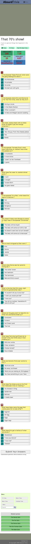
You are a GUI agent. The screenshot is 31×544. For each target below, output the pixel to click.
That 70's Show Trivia (22, 48)
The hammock (9, 275)
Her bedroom (9, 272)
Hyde (6, 129)
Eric (6, 246)
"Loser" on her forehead (12, 159)
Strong (7, 203)
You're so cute (9, 365)
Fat (6, 200)
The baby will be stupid (12, 225)
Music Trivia (5, 501)
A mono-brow (9, 156)
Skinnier (7, 208)
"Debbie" (7, 443)
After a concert (10, 110)
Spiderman (8, 391)
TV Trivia (11, 48)
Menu (26, 2)
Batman (7, 394)
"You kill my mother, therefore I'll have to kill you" (15, 302)
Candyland (8, 317)
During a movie (9, 104)
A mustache (8, 154)
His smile (7, 85)
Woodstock (8, 435)
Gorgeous (8, 206)
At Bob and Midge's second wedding (16, 113)
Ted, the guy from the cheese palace (17, 132)
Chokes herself (9, 348)
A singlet (7, 180)
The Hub (7, 326)
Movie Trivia (19, 498)
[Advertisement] (15, 19)
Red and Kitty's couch (12, 278)
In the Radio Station (11, 107)
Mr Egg (7, 415)
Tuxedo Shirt (9, 182)
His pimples (8, 82)
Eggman (7, 412)
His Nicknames (9, 79)
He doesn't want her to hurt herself (17, 230)
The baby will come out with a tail (16, 228)
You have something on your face (15, 374)
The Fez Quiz (15, 520)
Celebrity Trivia (19, 501)
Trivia (4, 48)
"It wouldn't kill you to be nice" (14, 293)
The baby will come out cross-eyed (16, 233)
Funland (7, 320)
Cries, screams (9, 345)
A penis (7, 162)
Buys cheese (9, 351)
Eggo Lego (8, 420)
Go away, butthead (11, 368)
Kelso (6, 255)
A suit (6, 177)
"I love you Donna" (10, 438)
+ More (3, 504)
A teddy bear (9, 397)
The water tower (10, 269)
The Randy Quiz (15, 517)
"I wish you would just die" (13, 295)
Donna (7, 249)
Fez (6, 134)
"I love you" (8, 298)
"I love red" (8, 441)
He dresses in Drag (11, 388)
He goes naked (9, 185)
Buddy (7, 137)
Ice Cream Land (10, 323)
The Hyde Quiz (15, 529)
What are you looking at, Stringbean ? (17, 371)
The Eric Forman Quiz (15, 526)
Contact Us (24, 541)
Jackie (7, 252)
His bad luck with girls (12, 88)
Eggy (6, 417)
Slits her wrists (10, 342)
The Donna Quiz (15, 523)
